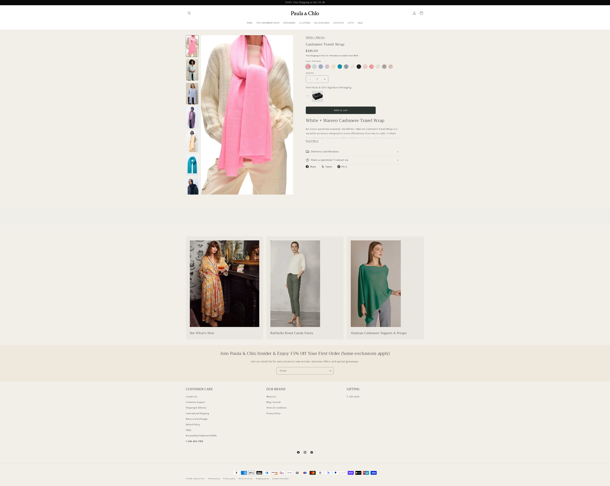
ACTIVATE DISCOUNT (326, 262)
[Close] (344, 220)
